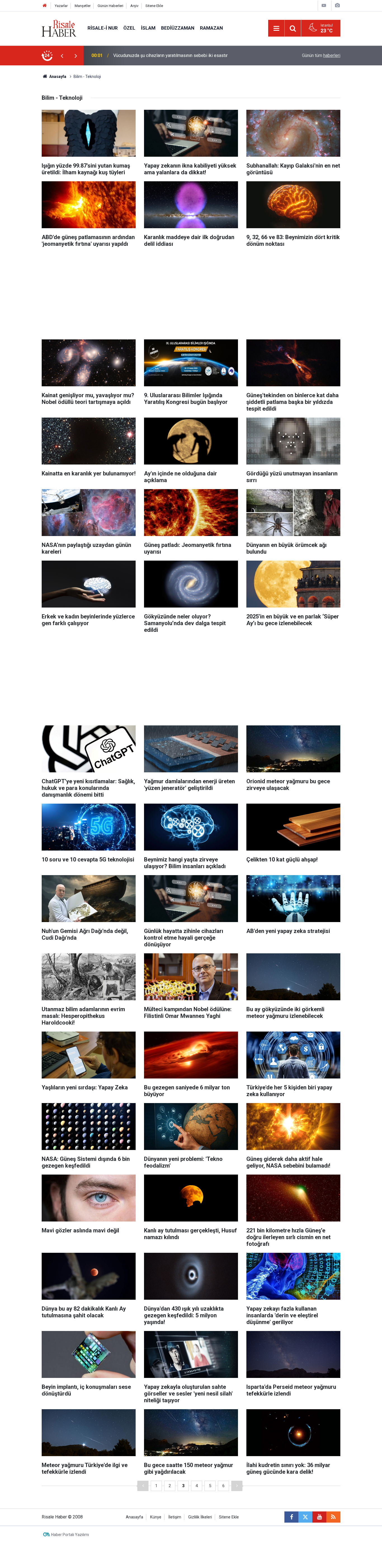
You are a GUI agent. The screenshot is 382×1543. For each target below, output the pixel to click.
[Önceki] (143, 1486)
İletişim (174, 1517)
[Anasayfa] (45, 6)
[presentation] (62, 55)
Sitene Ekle (154, 6)
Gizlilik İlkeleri (200, 1517)
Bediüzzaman (177, 28)
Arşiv (134, 6)
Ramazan (211, 28)
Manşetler (83, 6)
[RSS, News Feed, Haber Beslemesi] (333, 1517)
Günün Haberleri (110, 6)
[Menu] (276, 28)
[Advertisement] (26, 163)
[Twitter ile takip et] (305, 1517)
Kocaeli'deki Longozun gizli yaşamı (147, 55)
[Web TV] (324, 5)
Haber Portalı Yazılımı (70, 1534)
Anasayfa (134, 1517)
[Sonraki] (237, 1486)
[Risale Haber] (59, 27)
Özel (129, 28)
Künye (155, 1517)
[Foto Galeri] (337, 5)
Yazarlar (61, 6)
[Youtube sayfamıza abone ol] (319, 1517)
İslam (148, 28)
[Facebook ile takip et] (291, 1517)
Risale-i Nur (103, 28)
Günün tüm (321, 55)
